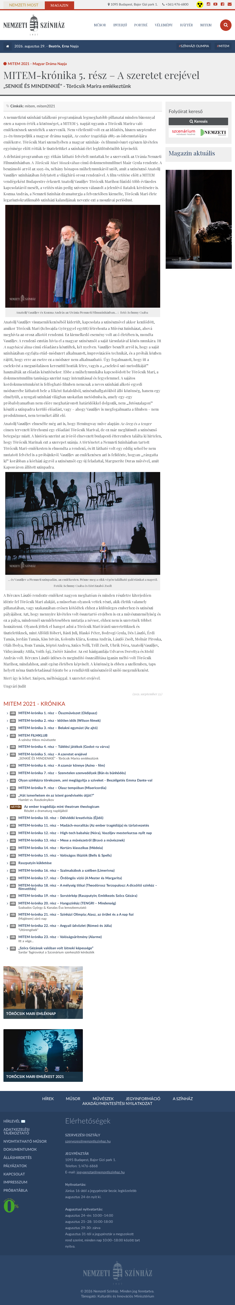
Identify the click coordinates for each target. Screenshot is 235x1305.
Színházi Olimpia (195, 46)
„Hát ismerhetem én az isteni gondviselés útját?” (56, 795)
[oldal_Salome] (199, 219)
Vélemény (164, 25)
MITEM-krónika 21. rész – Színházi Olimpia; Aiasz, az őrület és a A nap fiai (76, 914)
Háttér (186, 25)
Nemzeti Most (23, 5)
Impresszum (15, 1182)
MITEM (206, 25)
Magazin (59, 5)
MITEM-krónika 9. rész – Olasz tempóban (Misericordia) (62, 788)
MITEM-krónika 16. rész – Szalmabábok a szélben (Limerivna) (66, 870)
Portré (141, 25)
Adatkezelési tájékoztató (16, 1131)
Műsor (73, 1099)
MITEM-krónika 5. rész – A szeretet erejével (52, 754)
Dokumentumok (20, 1149)
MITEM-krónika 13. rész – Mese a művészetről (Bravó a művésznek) (71, 840)
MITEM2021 (46, 106)
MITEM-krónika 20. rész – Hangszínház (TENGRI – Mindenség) (67, 903)
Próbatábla (15, 1190)
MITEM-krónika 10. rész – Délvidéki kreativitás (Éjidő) (60, 818)
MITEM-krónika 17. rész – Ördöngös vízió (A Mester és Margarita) (70, 878)
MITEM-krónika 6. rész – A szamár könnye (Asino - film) (61, 765)
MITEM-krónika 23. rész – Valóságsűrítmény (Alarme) (60, 937)
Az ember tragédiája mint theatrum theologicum (61, 807)
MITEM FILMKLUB (33, 735)
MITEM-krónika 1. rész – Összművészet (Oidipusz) (57, 713)
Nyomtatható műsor (25, 1141)
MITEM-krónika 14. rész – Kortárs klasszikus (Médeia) (60, 848)
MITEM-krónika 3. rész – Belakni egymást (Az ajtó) (58, 728)
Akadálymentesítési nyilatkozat (117, 1104)
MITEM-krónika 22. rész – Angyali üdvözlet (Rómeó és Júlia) (65, 926)
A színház (183, 1099)
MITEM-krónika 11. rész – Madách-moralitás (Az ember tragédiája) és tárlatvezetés (83, 825)
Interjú (120, 25)
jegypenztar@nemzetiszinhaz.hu (101, 1172)
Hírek (48, 1099)
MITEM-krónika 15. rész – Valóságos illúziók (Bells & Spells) (65, 855)
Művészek (103, 1099)
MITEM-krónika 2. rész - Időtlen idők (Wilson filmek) (59, 720)
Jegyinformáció (143, 1099)
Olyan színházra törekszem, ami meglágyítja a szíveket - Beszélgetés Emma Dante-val (85, 780)
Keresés (200, 121)
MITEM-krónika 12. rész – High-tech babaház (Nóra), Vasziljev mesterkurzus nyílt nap (85, 833)
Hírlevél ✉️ (14, 1121)
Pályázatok (15, 1166)
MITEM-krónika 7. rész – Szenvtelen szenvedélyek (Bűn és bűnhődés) (72, 773)
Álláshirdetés (17, 1158)
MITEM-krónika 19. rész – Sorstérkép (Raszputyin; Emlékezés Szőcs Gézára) (77, 896)
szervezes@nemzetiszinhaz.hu (88, 1141)
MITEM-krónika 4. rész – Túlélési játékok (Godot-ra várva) (63, 747)
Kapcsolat (14, 1174)
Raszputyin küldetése (35, 863)
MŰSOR (100, 25)
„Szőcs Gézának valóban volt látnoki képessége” (55, 948)
